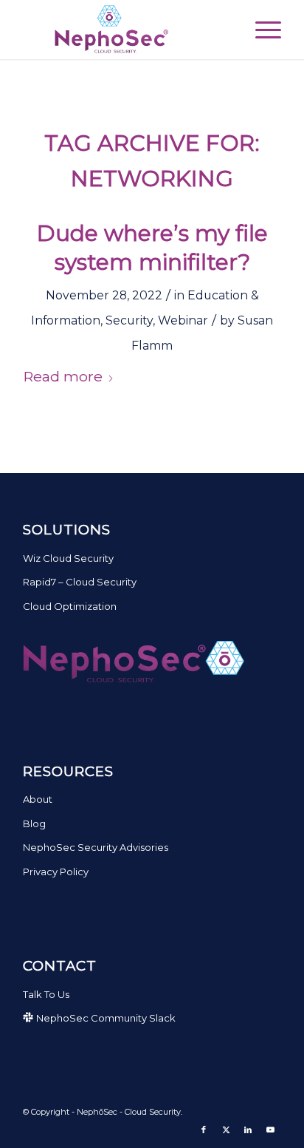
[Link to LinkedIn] (248, 1129)
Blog (34, 823)
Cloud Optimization (70, 606)
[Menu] (261, 29)
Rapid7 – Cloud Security (80, 582)
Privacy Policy (56, 871)
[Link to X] (226, 1129)
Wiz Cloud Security (68, 558)
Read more (63, 376)
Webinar (183, 320)
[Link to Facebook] (204, 1129)
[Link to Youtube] (270, 1129)
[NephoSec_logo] (126, 29)
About (37, 799)
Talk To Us (46, 994)
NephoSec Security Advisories (95, 847)
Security (129, 320)
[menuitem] (261, 29)
